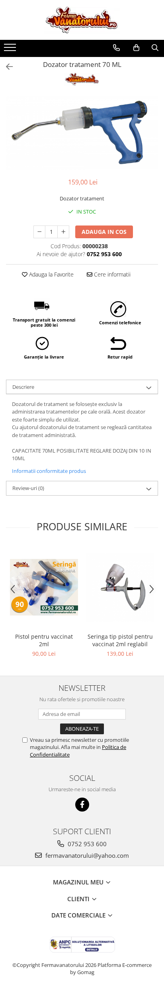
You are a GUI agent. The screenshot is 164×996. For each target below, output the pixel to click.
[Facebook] (82, 805)
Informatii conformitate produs (49, 470)
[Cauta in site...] (155, 48)
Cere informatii (111, 274)
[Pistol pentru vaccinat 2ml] (44, 587)
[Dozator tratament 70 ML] (82, 133)
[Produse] (11, 50)
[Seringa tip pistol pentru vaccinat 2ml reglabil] (120, 587)
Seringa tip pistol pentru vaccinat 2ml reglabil (120, 640)
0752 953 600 (86, 844)
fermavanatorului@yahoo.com (86, 855)
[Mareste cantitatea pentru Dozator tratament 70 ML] (63, 231)
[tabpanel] (82, 133)
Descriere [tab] (23, 386)
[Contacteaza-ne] (116, 48)
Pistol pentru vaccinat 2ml (44, 640)
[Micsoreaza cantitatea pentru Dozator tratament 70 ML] (39, 231)
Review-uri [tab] (28, 488)
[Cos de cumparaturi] (136, 48)
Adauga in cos (104, 231)
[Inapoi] (6, 66)
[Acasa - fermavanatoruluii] (82, 20)
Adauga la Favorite (50, 274)
